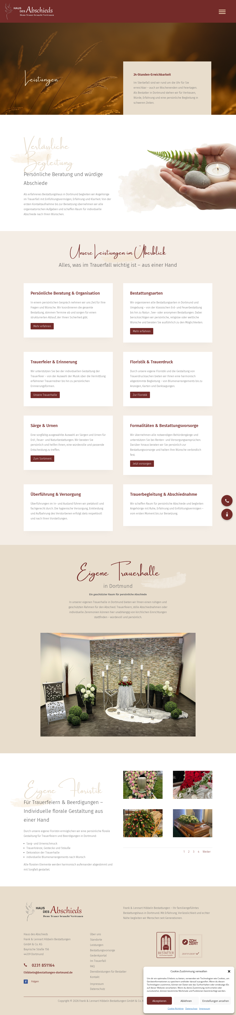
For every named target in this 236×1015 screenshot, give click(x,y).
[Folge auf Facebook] (26, 982)
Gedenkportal (98, 955)
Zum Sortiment (42, 458)
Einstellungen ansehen (215, 1001)
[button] (229, 971)
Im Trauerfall (98, 961)
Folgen (35, 981)
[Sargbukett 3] (192, 836)
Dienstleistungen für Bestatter (108, 971)
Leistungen (96, 945)
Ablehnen (186, 1001)
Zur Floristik (140, 395)
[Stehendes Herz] (192, 798)
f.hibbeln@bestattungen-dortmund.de (48, 972)
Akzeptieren (159, 1001)
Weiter (207, 851)
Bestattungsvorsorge (102, 950)
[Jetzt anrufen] (227, 500)
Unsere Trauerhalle (45, 395)
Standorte (96, 939)
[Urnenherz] (143, 798)
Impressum (204, 1008)
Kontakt (94, 977)
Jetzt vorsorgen (142, 463)
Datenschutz (191, 1008)
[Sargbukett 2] (143, 836)
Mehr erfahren (42, 326)
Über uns (95, 934)
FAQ (92, 966)
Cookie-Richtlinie (176, 1008)
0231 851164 (43, 965)
